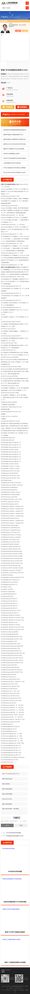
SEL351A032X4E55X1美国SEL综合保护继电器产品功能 (15, 172)
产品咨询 (9, 107)
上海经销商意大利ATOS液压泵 (12, 163)
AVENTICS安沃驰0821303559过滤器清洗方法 (15, 158)
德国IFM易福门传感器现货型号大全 (13, 134)
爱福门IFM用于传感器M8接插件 (15, 932)
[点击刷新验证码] (17, 817)
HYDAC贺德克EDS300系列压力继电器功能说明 (15, 167)
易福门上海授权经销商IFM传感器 (15, 962)
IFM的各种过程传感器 (15, 871)
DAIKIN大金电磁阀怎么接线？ (11, 153)
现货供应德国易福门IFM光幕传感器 (15, 902)
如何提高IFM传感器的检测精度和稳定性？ (15, 130)
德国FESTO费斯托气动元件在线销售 (13, 148)
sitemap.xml (8, 990)
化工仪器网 (21, 990)
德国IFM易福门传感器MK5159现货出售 (14, 139)
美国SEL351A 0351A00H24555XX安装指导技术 (15, 144)
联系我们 (23, 107)
